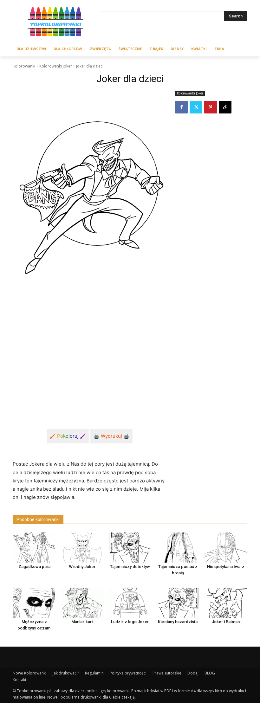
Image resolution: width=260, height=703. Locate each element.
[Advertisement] (89, 361)
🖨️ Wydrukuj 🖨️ (111, 436)
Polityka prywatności (128, 673)
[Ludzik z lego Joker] (130, 603)
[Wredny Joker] (82, 547)
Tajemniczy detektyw (130, 566)
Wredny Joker (82, 566)
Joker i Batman (226, 621)
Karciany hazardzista (178, 621)
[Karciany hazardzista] (177, 603)
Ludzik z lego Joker (130, 621)
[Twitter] (196, 107)
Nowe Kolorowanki (30, 673)
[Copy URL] (225, 107)
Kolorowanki (24, 66)
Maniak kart (82, 621)
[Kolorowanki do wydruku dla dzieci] (56, 22)
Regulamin (94, 673)
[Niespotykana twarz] (225, 547)
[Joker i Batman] (225, 603)
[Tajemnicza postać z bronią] (177, 547)
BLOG (210, 673)
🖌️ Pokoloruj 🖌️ (68, 436)
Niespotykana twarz (225, 566)
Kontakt (19, 679)
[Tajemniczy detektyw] (130, 547)
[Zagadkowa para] (34, 547)
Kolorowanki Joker (55, 66)
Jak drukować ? (66, 673)
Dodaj (192, 673)
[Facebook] (181, 107)
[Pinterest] (210, 107)
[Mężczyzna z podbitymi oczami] (34, 603)
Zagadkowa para (34, 566)
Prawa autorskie (167, 673)
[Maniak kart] (82, 603)
